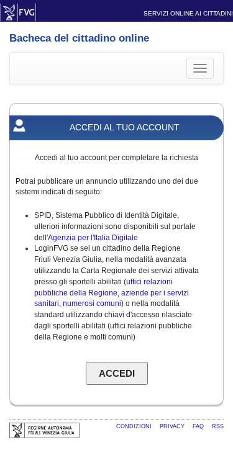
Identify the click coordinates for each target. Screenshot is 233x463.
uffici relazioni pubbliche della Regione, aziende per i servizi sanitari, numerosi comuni (111, 292)
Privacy (173, 426)
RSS (218, 426)
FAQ (199, 426)
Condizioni (134, 426)
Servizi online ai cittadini (188, 13)
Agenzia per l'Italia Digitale (93, 237)
